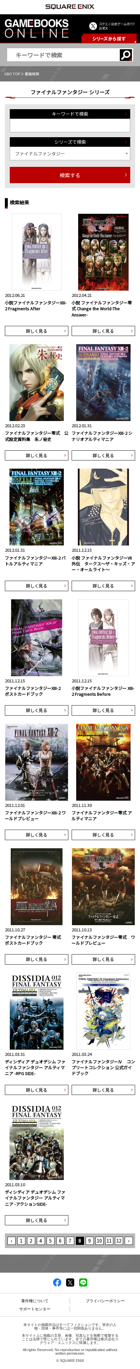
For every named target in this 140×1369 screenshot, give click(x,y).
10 (99, 1240)
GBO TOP (12, 73)
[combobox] (70, 153)
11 (109, 1240)
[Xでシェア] (70, 1284)
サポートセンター (34, 1309)
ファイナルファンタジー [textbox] (40, 153)
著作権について (35, 1301)
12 (118, 1240)
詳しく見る (36, 331)
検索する (70, 175)
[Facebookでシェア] (57, 1284)
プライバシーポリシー (105, 1301)
